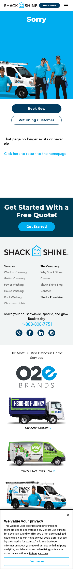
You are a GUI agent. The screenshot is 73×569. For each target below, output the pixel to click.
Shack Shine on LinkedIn (41, 334)
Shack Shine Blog (52, 284)
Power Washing (14, 284)
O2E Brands (36, 377)
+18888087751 (37, 325)
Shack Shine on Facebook (30, 334)
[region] (36, 539)
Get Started (36, 227)
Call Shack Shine (19, 334)
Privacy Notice (38, 553)
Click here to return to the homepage (35, 154)
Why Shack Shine (51, 272)
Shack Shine (21, 5)
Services (9, 266)
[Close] (68, 514)
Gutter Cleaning (14, 278)
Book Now (49, 5)
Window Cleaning (15, 272)
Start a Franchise (52, 297)
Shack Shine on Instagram (52, 334)
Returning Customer (36, 120)
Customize (36, 561)
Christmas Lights (14, 303)
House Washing (14, 291)
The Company (50, 266)
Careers (45, 278)
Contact (46, 291)
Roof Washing (13, 297)
